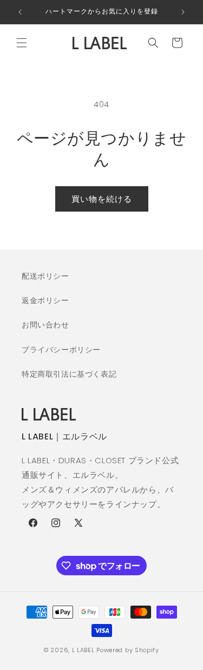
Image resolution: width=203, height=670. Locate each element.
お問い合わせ (45, 324)
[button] (22, 43)
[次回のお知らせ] (183, 12)
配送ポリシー (45, 276)
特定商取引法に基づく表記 (69, 374)
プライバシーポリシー (61, 349)
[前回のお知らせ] (20, 12)
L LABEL (83, 650)
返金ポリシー (45, 300)
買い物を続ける (101, 199)
